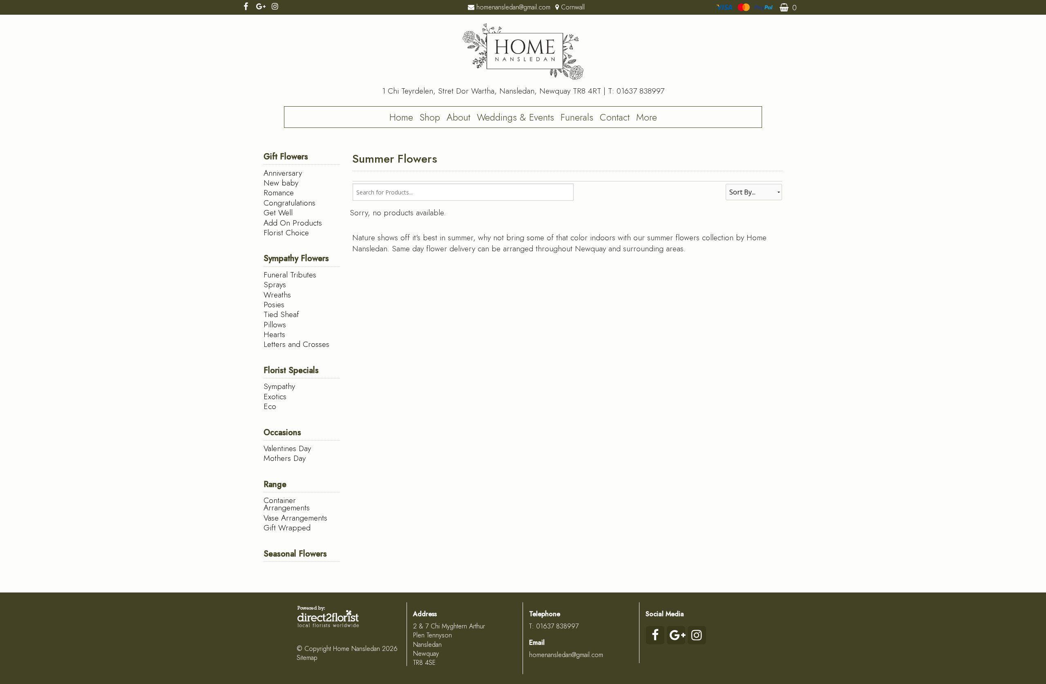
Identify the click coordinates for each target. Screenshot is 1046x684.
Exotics (275, 396)
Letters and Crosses (296, 344)
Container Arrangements (287, 503)
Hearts (274, 334)
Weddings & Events (515, 117)
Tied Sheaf (281, 314)
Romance (279, 192)
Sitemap (307, 657)
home (401, 117)
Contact (615, 117)
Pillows (275, 324)
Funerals (577, 117)
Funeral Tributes (290, 274)
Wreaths (277, 294)
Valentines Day (287, 448)
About (458, 117)
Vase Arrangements (295, 517)
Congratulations (289, 202)
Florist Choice (286, 232)
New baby (281, 182)
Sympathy (279, 386)
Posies (274, 304)
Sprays (275, 284)
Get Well (278, 212)
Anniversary (283, 173)
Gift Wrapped (287, 527)
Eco (270, 406)
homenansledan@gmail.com (566, 654)
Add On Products (293, 222)
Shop (430, 117)
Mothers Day (285, 458)
